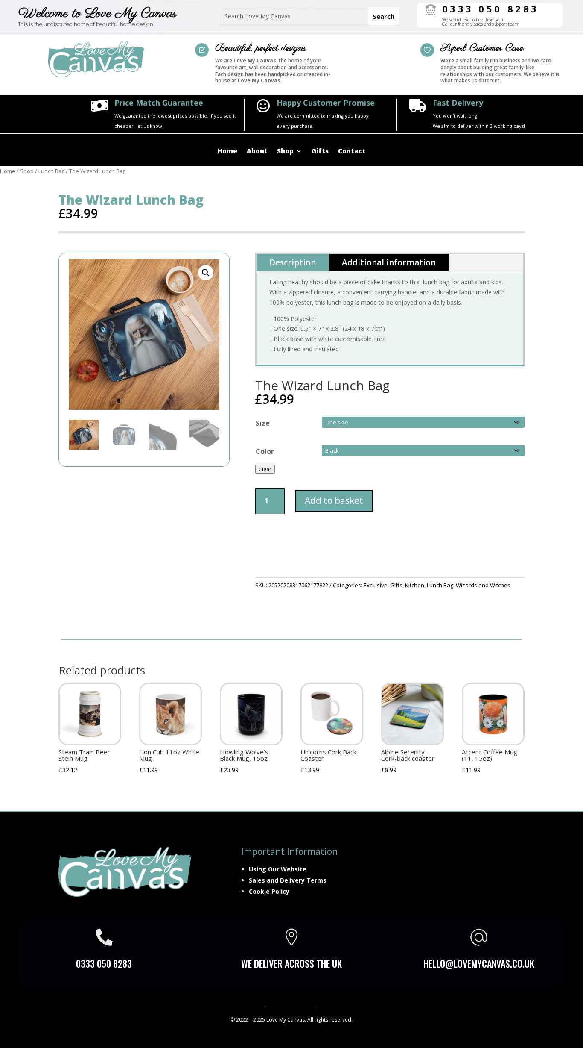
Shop (285, 151)
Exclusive (376, 585)
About (257, 151)
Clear (265, 469)
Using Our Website (277, 869)
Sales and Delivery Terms (287, 880)
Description (292, 262)
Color (265, 451)
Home (227, 151)
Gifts (320, 151)
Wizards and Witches (483, 585)
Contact (352, 151)
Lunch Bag (51, 171)
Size (263, 423)
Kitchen (414, 585)
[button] (205, 272)
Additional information (389, 262)
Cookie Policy (269, 891)
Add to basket (334, 500)
